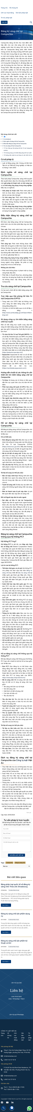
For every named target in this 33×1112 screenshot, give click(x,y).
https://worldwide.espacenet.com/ (14, 368)
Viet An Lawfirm (22, 22)
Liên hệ (4, 22)
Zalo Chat (11, 1108)
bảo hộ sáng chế (24, 573)
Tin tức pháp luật (6, 18)
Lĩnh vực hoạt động (7, 13)
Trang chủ (4, 8)
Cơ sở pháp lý (7, 139)
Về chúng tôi (13, 8)
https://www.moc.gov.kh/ (11, 447)
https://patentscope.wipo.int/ (12, 352)
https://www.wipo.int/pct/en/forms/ (13, 678)
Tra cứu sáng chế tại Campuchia (12, 146)
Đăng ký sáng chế (20, 862)
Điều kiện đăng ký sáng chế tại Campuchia (14, 143)
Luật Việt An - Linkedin (12, 1102)
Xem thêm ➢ (6, 905)
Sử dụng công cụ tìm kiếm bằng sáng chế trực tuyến (19, 152)
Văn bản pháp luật (22, 13)
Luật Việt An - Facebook (2, 1102)
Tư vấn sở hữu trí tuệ (14, 890)
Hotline (3, 1108)
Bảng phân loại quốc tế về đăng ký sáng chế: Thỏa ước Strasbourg (15, 885)
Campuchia (9, 862)
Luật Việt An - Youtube (7, 1102)
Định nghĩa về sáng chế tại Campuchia (13, 141)
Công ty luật (22, 760)
